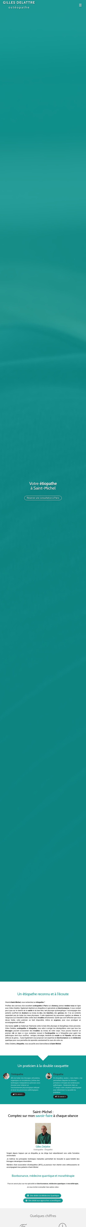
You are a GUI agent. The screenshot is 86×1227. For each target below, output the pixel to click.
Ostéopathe (17, 1074)
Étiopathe (58, 1074)
